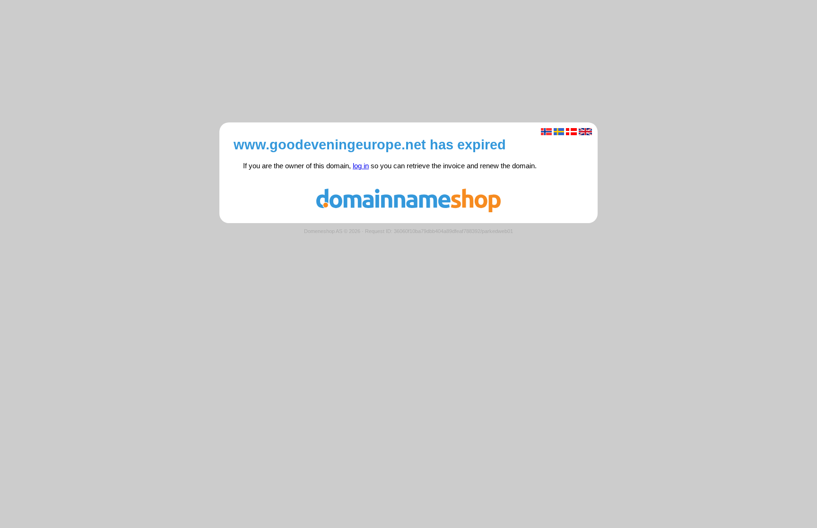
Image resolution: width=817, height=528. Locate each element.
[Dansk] (571, 131)
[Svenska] (559, 131)
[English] (585, 131)
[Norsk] (546, 131)
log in (361, 166)
